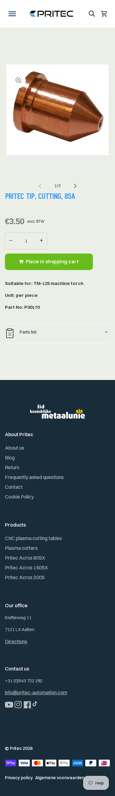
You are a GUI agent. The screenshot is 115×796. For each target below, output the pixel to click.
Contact (14, 487)
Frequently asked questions (34, 477)
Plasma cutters (21, 548)
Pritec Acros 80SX (25, 558)
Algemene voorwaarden (59, 777)
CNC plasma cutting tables (33, 538)
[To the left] (40, 185)
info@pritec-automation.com (36, 692)
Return (12, 467)
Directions (16, 641)
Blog (10, 458)
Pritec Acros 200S (25, 577)
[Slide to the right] (75, 185)
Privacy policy (19, 777)
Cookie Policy (19, 497)
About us (14, 448)
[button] (12, 13)
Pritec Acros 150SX (26, 567)
